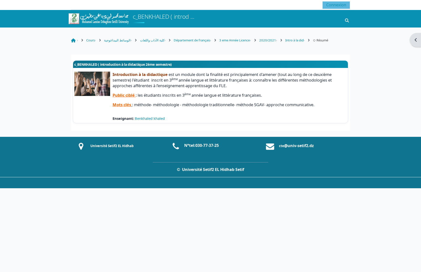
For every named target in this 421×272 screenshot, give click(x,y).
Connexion (336, 5)
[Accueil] (98, 18)
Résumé (322, 40)
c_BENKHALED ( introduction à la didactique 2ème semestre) (123, 64)
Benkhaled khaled (150, 118)
